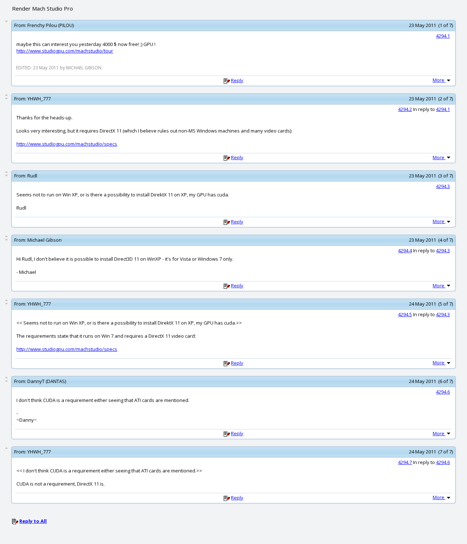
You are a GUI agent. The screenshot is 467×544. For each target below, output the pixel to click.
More (439, 80)
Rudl (32, 175)
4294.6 (443, 391)
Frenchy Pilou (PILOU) (50, 25)
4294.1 (443, 35)
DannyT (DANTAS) (46, 381)
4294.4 (405, 250)
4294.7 (405, 462)
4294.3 (443, 186)
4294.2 (405, 109)
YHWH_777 (39, 98)
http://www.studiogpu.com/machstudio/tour (64, 50)
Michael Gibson (44, 240)
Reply (237, 80)
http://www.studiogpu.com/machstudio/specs (66, 144)
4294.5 (405, 314)
